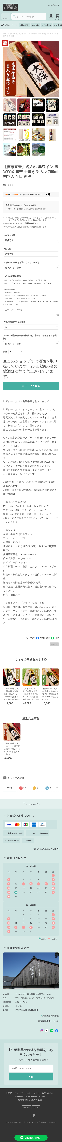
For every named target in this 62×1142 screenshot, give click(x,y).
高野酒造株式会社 (50, 1015)
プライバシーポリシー (35, 1096)
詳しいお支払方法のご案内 (46, 848)
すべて (9, 787)
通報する (54, 644)
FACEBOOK (45, 638)
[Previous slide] (3, 739)
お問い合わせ (48, 1093)
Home (5, 34)
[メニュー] (5, 16)
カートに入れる (31, 386)
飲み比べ (47, 25)
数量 (5, 351)
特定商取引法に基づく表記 (30, 1099)
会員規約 (19, 1096)
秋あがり (25, 25)
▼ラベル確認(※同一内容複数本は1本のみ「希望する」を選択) (30, 337)
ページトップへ (31, 804)
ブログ (36, 1093)
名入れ (36, 25)
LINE (57, 638)
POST (32, 638)
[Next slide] (59, 739)
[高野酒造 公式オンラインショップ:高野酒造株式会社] (31, 970)
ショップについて (53, 5)
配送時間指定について (48, 1021)
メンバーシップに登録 (15, 208)
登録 (31, 1077)
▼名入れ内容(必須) (13, 275)
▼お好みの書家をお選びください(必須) (21, 262)
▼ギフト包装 (9, 235)
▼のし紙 (7, 248)
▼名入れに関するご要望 (14, 321)
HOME (9, 1093)
